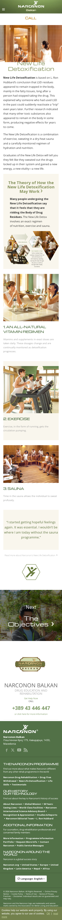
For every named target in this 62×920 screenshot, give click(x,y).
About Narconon (12, 803)
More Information (13, 838)
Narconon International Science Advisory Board (30, 809)
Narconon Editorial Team (20, 818)
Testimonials (19, 784)
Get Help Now (31, 698)
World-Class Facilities (31, 807)
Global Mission (33, 803)
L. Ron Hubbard (44, 818)
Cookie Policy (17, 894)
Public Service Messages (30, 845)
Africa (46, 868)
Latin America (23, 868)
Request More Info (26, 841)
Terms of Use (31, 894)
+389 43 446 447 (31, 708)
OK (48, 913)
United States (29, 864)
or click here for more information (31, 713)
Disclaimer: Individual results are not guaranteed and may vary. (31, 897)
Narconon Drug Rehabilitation (20, 777)
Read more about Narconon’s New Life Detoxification (30, 555)
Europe (44, 864)
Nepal (37, 868)
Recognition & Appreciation (18, 814)
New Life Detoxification (32, 780)
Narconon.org (11, 864)
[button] (31, 880)
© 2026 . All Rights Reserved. (22, 891)
